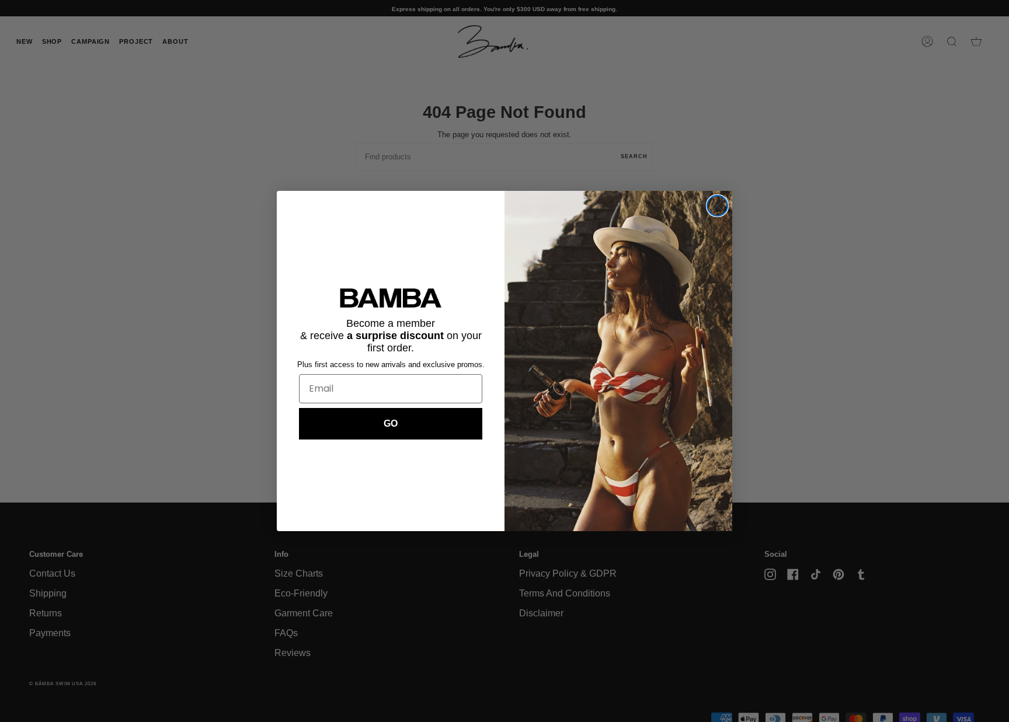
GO (391, 423)
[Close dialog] (717, 206)
